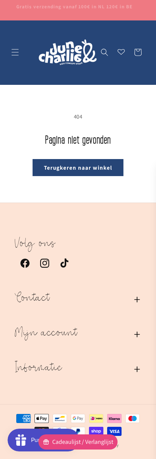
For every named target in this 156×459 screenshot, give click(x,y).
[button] (15, 52)
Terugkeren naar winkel (78, 167)
